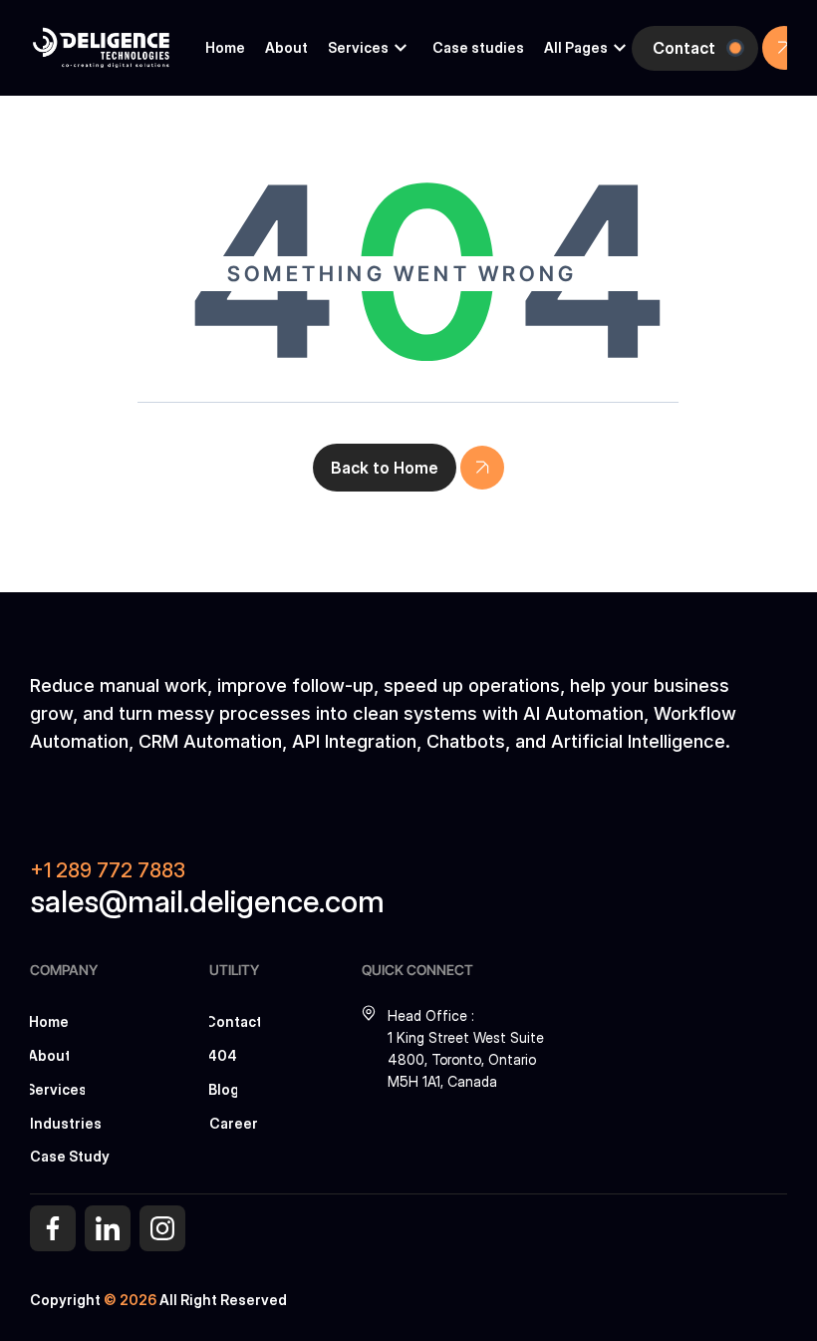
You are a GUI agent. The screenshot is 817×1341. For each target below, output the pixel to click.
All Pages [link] (576, 47)
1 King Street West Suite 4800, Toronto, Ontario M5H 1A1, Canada (468, 1059)
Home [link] (225, 47)
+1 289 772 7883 (107, 870)
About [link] (286, 47)
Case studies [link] (478, 47)
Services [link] (358, 47)
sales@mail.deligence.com (207, 901)
